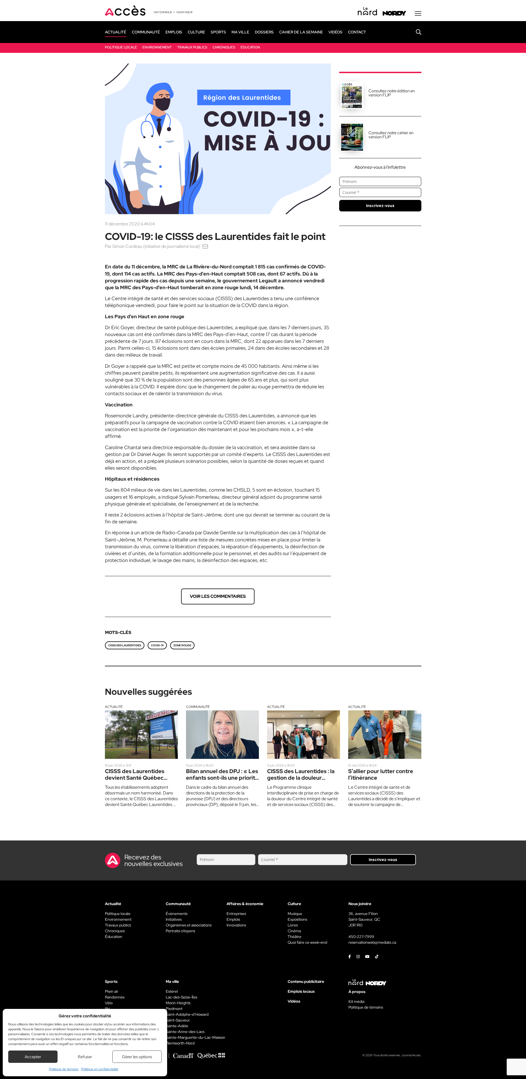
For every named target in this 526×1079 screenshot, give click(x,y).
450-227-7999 (361, 936)
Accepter (33, 1057)
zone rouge (182, 645)
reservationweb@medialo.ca (372, 942)
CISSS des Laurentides (124, 645)
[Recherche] (414, 32)
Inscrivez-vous (380, 205)
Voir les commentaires (218, 596)
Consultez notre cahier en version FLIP (390, 135)
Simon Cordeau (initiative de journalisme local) (156, 246)
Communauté (198, 707)
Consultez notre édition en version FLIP (391, 93)
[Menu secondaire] (418, 13)
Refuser (85, 1057)
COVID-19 (157, 645)
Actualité (113, 707)
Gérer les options (137, 1057)
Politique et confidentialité (99, 1069)
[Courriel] (205, 246)
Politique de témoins (63, 1069)
